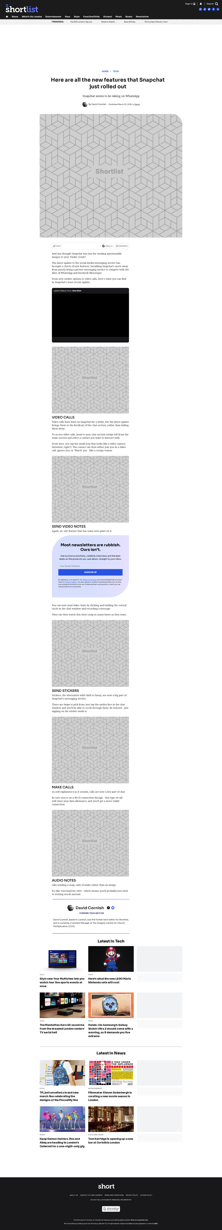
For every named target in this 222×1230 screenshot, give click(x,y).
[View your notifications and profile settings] (200, 3)
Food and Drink (91, 16)
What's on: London (32, 16)
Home (105, 71)
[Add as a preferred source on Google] (111, 1209)
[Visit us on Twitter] (217, 9)
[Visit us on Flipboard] (209, 9)
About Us (74, 1195)
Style (77, 16)
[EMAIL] (113, 907)
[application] (90, 315)
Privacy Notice (71, 582)
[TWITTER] (109, 907)
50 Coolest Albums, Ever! (156, 22)
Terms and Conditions (114, 1195)
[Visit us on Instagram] (200, 9)
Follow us (109, 246)
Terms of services (90, 580)
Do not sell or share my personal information (111, 1200)
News (15, 16)
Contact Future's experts (91, 1195)
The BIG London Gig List (81, 22)
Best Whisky (129, 22)
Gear (67, 16)
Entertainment (53, 16)
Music (118, 16)
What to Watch (108, 22)
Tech (116, 71)
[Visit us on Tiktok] (204, 9)
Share (58, 246)
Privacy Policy (132, 1195)
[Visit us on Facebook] (213, 9)
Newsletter (142, 16)
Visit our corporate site (139, 1220)
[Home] (7, 17)
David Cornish (98, 104)
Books (129, 16)
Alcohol (107, 16)
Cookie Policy (146, 1195)
